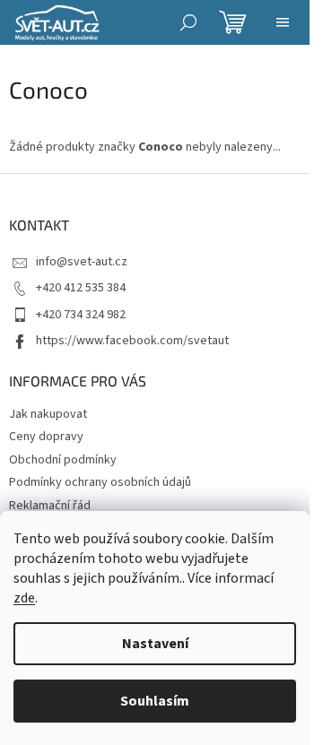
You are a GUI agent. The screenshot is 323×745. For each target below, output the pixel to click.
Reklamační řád (50, 506)
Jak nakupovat (48, 414)
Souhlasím (154, 701)
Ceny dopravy (46, 437)
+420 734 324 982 (81, 315)
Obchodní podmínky (63, 460)
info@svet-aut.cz (81, 262)
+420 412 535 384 (81, 288)
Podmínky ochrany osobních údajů (100, 482)
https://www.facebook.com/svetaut (132, 341)
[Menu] (283, 22)
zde (24, 598)
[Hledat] (188, 22)
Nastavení (155, 644)
